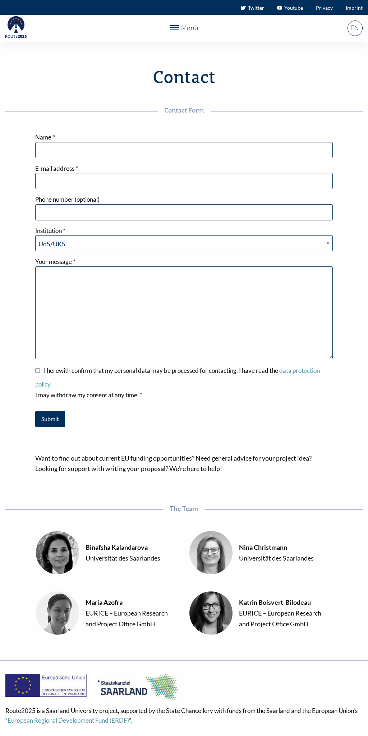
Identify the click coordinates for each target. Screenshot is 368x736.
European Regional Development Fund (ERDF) (68, 720)
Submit (50, 418)
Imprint (354, 8)
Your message (55, 261)
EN (355, 28)
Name (45, 137)
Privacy (324, 8)
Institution (50, 230)
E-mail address (56, 168)
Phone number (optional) (67, 199)
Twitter (255, 8)
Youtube (292, 8)
